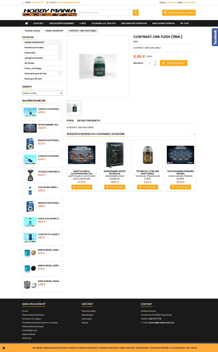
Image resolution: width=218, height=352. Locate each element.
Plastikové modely (34, 47)
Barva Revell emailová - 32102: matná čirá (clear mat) (49, 281)
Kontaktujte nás (29, 330)
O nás (82, 23)
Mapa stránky (28, 334)
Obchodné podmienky (61, 23)
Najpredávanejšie (33, 100)
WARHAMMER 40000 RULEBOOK (115, 172)
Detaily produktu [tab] (88, 120)
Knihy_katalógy (33, 68)
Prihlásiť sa (171, 2)
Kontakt (39, 23)
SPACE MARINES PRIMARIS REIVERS (180, 172)
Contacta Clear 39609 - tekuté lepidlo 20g (49, 234)
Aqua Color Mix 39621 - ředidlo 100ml (49, 218)
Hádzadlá (30, 52)
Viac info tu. (191, 348)
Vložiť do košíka (173, 63)
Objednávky (87, 314)
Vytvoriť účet (189, 2)
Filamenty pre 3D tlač (36, 73)
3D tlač (184, 23)
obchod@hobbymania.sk (68, 2)
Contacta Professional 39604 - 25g (49, 156)
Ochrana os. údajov (104, 23)
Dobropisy (87, 318)
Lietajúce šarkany (34, 58)
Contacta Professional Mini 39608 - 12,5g (49, 109)
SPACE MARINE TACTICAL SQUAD (49, 124)
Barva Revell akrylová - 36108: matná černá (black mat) (49, 265)
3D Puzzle (29, 63)
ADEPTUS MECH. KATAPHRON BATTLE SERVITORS (81, 173)
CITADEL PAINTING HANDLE (49, 171)
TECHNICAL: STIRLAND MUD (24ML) (147, 172)
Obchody (26, 338)
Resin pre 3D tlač (33, 78)
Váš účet (87, 304)
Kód (135, 41)
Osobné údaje (89, 311)
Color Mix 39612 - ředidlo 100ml (49, 187)
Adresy (85, 322)
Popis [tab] (70, 120)
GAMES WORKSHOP (34, 42)
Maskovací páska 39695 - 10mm (49, 140)
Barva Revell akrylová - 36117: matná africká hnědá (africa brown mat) (49, 250)
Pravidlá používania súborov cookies (40, 322)
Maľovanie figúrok (163, 23)
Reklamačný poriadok (134, 23)
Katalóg (28, 37)
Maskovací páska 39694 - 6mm (49, 203)
